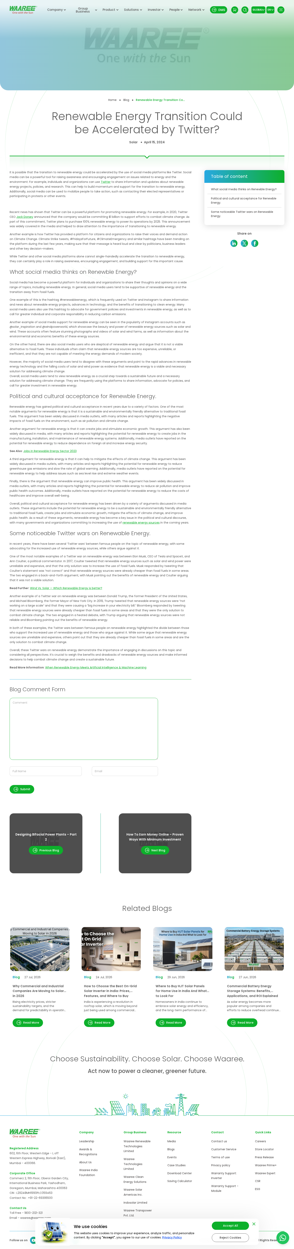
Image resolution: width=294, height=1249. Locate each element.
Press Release (264, 1157)
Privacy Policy (172, 1237)
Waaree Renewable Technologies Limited (137, 1146)
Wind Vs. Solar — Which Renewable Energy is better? (66, 588)
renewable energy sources (141, 523)
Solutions (131, 9)
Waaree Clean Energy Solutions (135, 1179)
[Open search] (244, 9)
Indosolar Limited (135, 1203)
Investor (154, 9)
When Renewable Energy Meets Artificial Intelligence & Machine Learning (95, 667)
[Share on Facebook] (255, 243)
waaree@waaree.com (35, 1218)
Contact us (219, 1141)
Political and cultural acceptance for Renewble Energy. (243, 200)
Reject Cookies (230, 1238)
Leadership (86, 1141)
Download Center (179, 1173)
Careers (260, 1141)
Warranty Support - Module (224, 1188)
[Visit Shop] (234, 9)
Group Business (83, 10)
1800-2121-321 (33, 1213)
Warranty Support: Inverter (224, 1175)
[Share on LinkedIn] (234, 243)
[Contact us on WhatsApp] (282, 1237)
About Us (85, 1162)
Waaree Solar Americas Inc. (133, 1192)
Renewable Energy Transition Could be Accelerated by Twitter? (161, 100)
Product (109, 9)
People (174, 9)
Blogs (171, 1149)
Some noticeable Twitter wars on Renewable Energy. (242, 214)
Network (194, 9)
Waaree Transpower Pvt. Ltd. (138, 1212)
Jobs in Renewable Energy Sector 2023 (50, 451)
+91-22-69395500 (40, 1198)
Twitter (106, 182)
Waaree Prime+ (266, 1165)
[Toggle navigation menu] (280, 9)
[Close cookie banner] (253, 1223)
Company (55, 9)
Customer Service (223, 1149)
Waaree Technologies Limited (133, 1164)
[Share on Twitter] (244, 243)
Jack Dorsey (24, 217)
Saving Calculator (179, 1181)
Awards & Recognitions (88, 1151)
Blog (126, 100)
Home (112, 100)
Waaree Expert (265, 1173)
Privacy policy (220, 1165)
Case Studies (176, 1165)
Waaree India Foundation (88, 1172)
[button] (22, 789)
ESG (257, 1189)
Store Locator (264, 1149)
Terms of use (220, 1157)
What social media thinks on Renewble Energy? (244, 189)
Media (171, 1141)
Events (172, 1157)
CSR (257, 1181)
